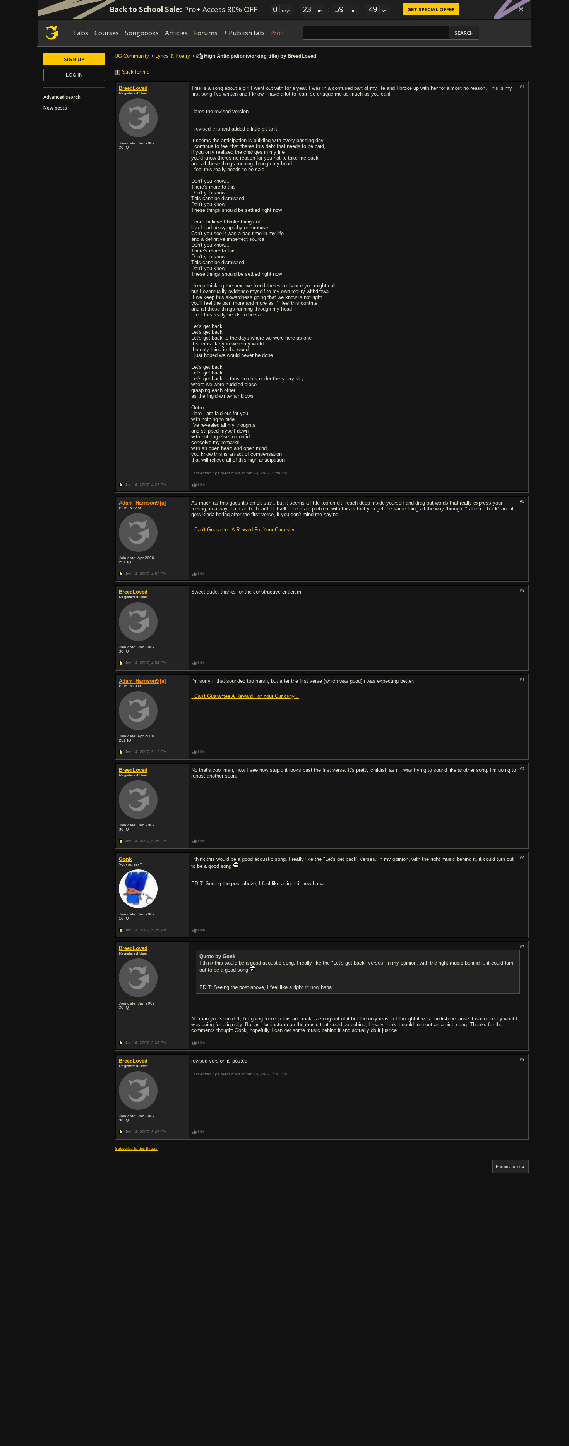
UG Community (132, 56)
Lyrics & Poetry (172, 56)
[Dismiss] (521, 9)
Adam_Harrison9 (139, 503)
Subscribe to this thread (136, 1148)
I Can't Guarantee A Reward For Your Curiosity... (245, 529)
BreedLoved (133, 88)
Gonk (125, 859)
